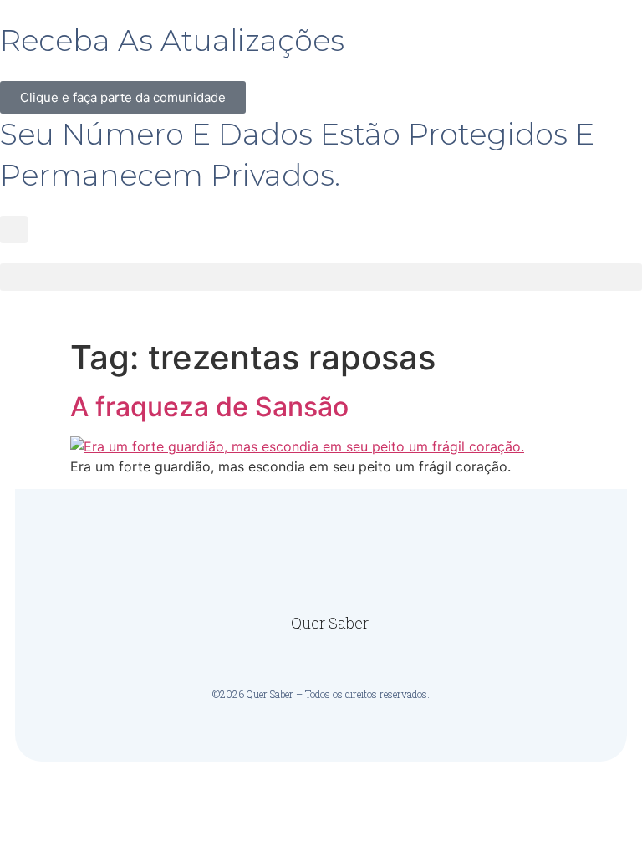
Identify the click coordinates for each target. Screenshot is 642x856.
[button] (14, 229)
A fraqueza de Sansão (209, 406)
